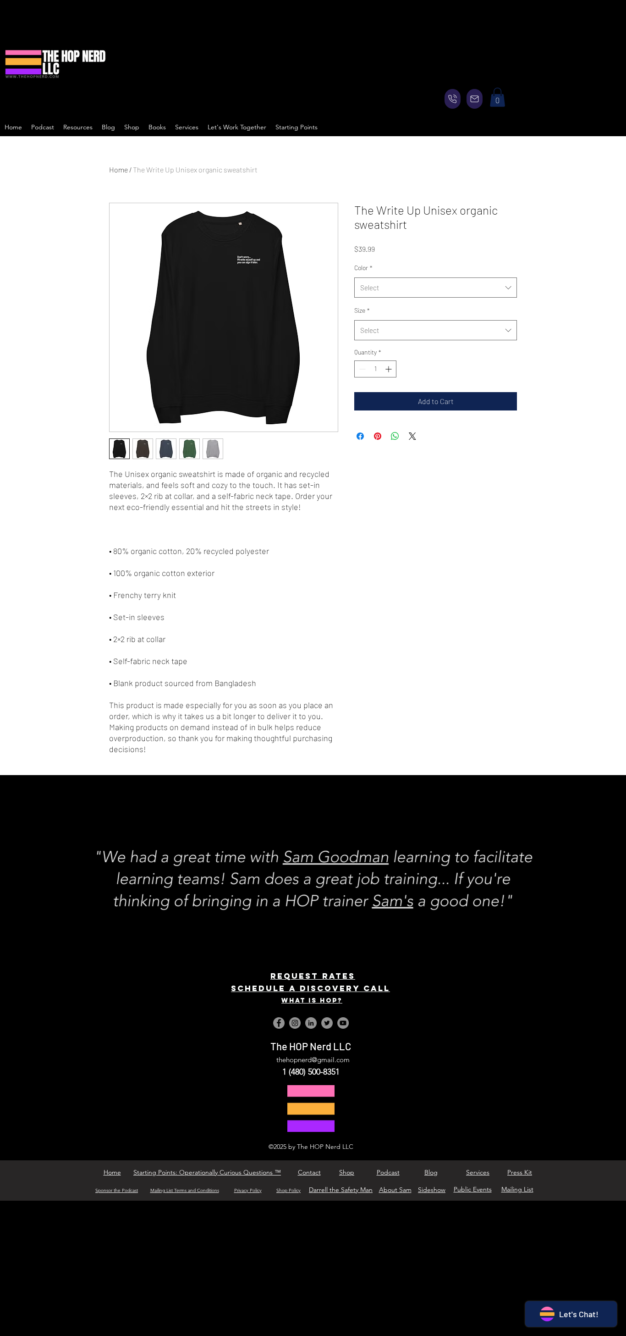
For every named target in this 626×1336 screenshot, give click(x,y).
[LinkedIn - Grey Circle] (311, 1023)
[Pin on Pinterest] (377, 436)
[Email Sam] (475, 99)
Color (363, 268)
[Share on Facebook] (360, 436)
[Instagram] (295, 1023)
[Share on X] (412, 436)
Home (118, 169)
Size (362, 310)
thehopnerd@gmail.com (313, 1059)
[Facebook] (279, 1023)
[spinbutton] (375, 369)
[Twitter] (327, 1023)
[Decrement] (361, 369)
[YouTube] (343, 1023)
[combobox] (435, 287)
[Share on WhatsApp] (395, 436)
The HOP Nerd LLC (310, 1046)
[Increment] (389, 369)
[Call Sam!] (453, 99)
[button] (497, 97)
